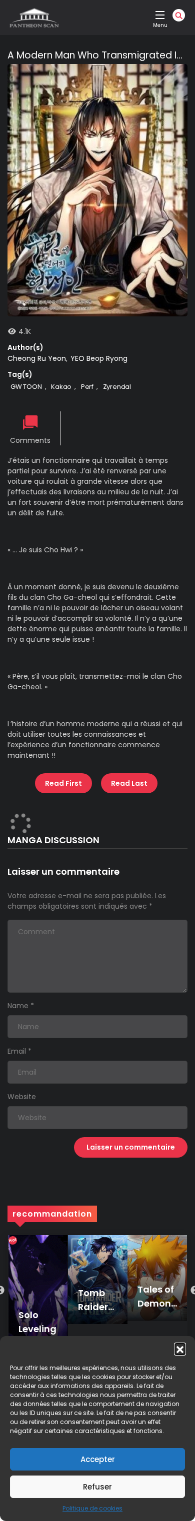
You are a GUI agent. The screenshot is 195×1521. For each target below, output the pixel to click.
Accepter (97, 1459)
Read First (63, 783)
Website (22, 1097)
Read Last (129, 783)
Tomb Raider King (93, 1307)
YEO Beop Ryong (99, 358)
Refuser (97, 1487)
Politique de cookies (92, 1508)
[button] (180, 1349)
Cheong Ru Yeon (37, 358)
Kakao (61, 386)
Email (17, 1051)
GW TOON (26, 386)
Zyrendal (117, 386)
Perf (87, 386)
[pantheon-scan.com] (34, 17)
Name (18, 1006)
